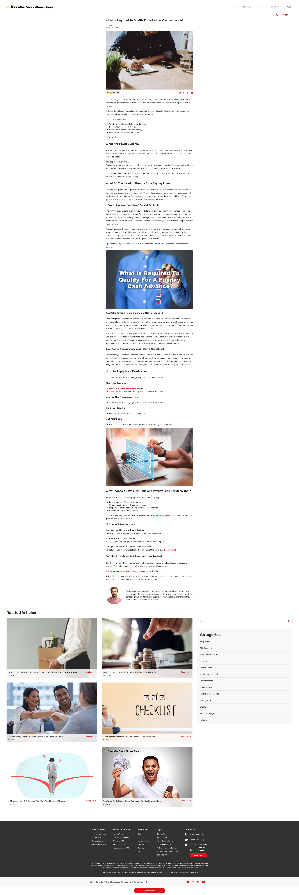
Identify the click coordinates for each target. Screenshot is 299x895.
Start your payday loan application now (124, 571)
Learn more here (172, 550)
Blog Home (205, 641)
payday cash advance (180, 99)
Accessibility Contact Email (167, 851)
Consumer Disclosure (165, 844)
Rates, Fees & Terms (165, 841)
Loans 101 (204, 661)
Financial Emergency (208, 713)
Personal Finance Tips (209, 694)
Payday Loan (119, 844)
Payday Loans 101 (113, 93)
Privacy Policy (162, 837)
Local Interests (206, 680)
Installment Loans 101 (209, 674)
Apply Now (198, 855)
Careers (141, 844)
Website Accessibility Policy (167, 848)
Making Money (206, 700)
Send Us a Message (197, 840)
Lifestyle (203, 707)
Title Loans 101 (206, 648)
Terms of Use (162, 834)
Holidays (203, 720)
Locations (141, 837)
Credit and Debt (207, 687)
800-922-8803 (162, 855)
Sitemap (141, 848)
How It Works (118, 834)
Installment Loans (99, 844)
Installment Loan (121, 848)
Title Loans (96, 837)
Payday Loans (97, 841)
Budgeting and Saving (209, 654)
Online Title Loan (121, 837)
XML (139, 851)
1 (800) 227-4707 (285, 15)
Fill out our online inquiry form (123, 388)
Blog (139, 834)
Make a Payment (144, 841)
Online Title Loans (99, 834)
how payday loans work (162, 515)
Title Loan (118, 841)
